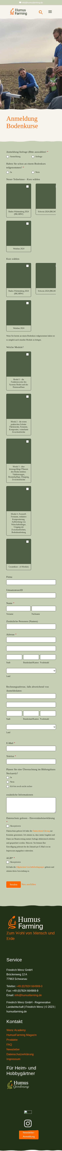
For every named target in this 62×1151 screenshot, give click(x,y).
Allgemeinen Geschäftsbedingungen (30, 867)
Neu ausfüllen (28, 884)
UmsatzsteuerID (14, 590)
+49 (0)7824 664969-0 (29, 986)
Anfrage (38, 156)
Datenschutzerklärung (41, 831)
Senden (13, 884)
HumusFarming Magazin (21, 1035)
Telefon (11, 756)
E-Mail (10, 743)
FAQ (9, 1044)
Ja (11, 172)
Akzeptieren (15, 826)
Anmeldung (15, 156)
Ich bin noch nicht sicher (21, 786)
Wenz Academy (16, 1030)
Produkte (12, 1039)
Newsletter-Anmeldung (29, 1134)
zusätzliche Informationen (19, 794)
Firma (9, 577)
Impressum (13, 1059)
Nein (37, 172)
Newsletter (13, 1049)
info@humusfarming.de (28, 995)
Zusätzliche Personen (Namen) (22, 621)
